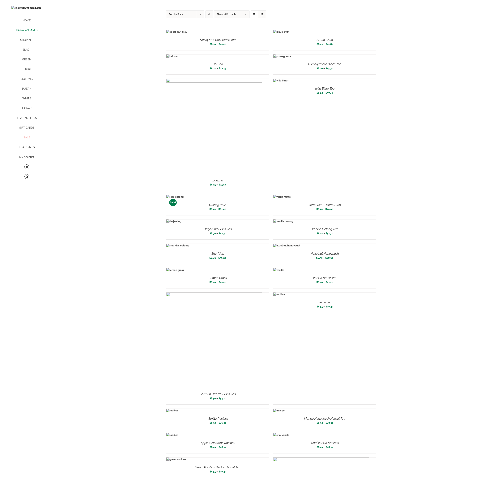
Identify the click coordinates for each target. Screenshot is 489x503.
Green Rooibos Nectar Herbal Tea (217, 467)
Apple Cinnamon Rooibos (218, 443)
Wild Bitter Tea (325, 88)
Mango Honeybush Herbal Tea (324, 418)
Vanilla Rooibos (217, 418)
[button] (26, 177)
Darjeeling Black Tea (218, 229)
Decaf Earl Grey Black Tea (218, 40)
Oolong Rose (218, 205)
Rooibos (324, 302)
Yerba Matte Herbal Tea (324, 205)
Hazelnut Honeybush (325, 253)
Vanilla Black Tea (325, 278)
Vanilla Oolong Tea (325, 229)
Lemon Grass (218, 278)
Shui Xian (217, 253)
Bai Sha (218, 64)
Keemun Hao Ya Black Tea (218, 394)
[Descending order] (209, 14)
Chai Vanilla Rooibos (325, 443)
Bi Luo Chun (325, 40)
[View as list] (262, 14)
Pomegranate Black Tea (324, 64)
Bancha (217, 180)
